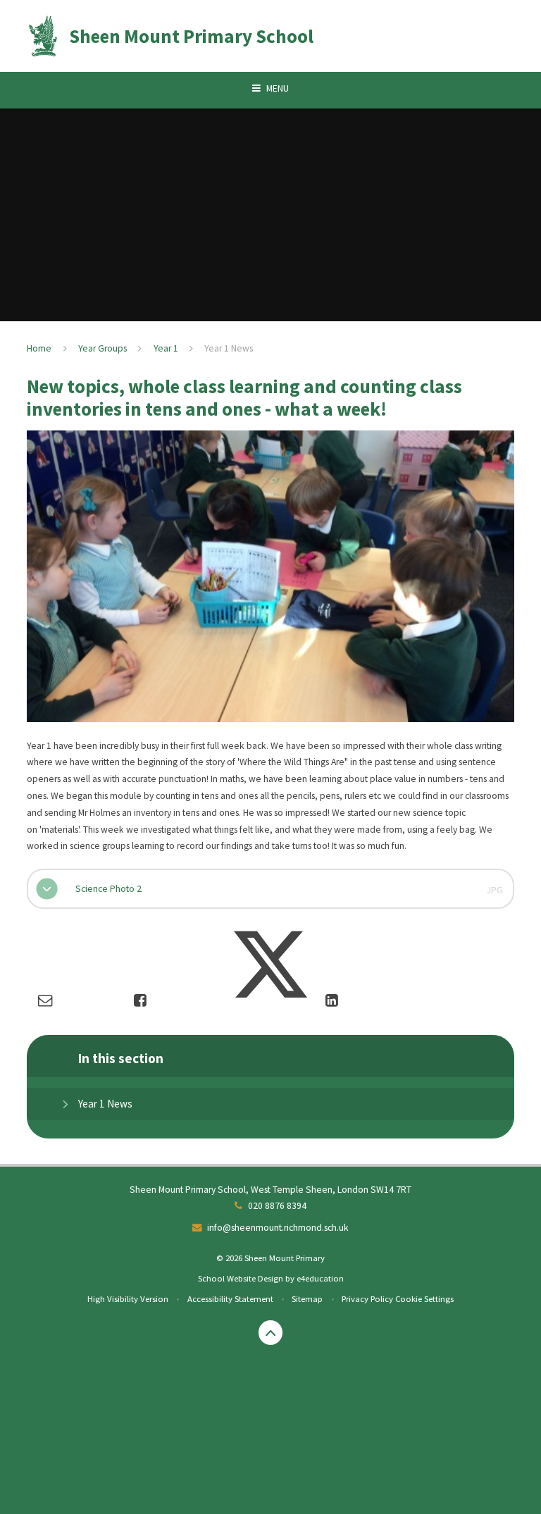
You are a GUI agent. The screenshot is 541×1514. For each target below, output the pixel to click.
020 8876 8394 (277, 1206)
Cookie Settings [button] (424, 1298)
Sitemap (307, 1298)
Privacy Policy (367, 1298)
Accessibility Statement (230, 1298)
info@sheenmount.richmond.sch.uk (278, 1228)
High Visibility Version (127, 1298)
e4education (320, 1278)
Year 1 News (228, 348)
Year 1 (166, 348)
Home (39, 348)
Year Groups (102, 348)
